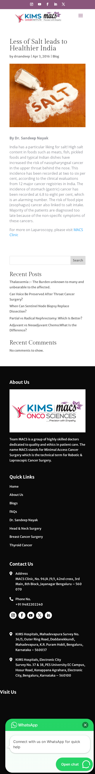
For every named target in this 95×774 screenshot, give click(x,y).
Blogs (14, 503)
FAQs (13, 512)
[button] (85, 725)
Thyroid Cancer (21, 545)
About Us (16, 495)
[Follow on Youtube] (39, 4)
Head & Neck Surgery (25, 529)
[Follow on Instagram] (31, 4)
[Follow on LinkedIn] (55, 4)
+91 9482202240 (29, 604)
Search (78, 260)
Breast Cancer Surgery (26, 537)
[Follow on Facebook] (47, 4)
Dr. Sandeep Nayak (24, 520)
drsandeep (22, 56)
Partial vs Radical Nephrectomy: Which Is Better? (46, 318)
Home (14, 487)
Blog (56, 56)
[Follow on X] (63, 4)
